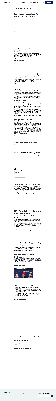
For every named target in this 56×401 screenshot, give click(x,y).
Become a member (49, 2)
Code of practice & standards (28, 393)
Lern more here (16, 172)
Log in (43, 2)
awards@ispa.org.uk (18, 259)
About (19, 2)
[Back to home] (7, 3)
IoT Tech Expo (16, 359)
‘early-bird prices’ (31, 247)
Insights (38, 2)
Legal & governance (26, 392)
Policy (27, 2)
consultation (27, 110)
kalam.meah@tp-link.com (20, 171)
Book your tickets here (17, 252)
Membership (24, 2)
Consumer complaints (16, 395)
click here (35, 260)
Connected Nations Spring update (30, 120)
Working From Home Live (18, 357)
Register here (16, 58)
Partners (34, 2)
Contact (24, 395)
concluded (31, 66)
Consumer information (16, 393)
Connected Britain (17, 356)
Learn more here (16, 195)
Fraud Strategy (30, 102)
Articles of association (16, 392)
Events (31, 2)
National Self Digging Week (18, 320)
